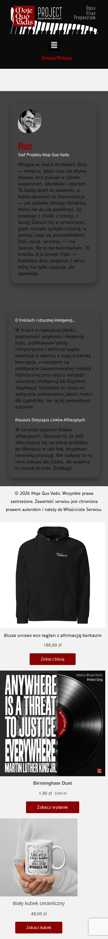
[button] (54, 45)
